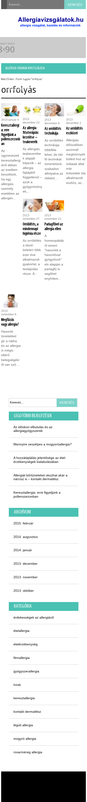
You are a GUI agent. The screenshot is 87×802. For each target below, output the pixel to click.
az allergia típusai (17, 89)
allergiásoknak (62, 79)
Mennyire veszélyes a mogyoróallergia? (42, 444)
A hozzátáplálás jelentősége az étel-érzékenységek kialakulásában (39, 460)
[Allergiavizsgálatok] (50, 23)
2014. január (22, 550)
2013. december (25, 563)
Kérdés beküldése (50, 89)
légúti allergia (23, 725)
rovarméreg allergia (27, 752)
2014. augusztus (25, 537)
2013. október (23, 590)
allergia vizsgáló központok (24, 79)
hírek (17, 685)
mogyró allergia (24, 738)
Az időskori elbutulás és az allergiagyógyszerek (32, 429)
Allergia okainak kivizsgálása (25, 68)
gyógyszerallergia (26, 671)
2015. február (23, 523)
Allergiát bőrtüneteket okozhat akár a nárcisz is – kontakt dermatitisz (40, 477)
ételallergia (21, 631)
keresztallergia (24, 698)
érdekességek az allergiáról (33, 617)
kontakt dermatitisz (27, 711)
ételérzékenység (25, 644)
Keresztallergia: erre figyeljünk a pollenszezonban (37, 494)
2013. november (25, 577)
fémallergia (21, 658)
